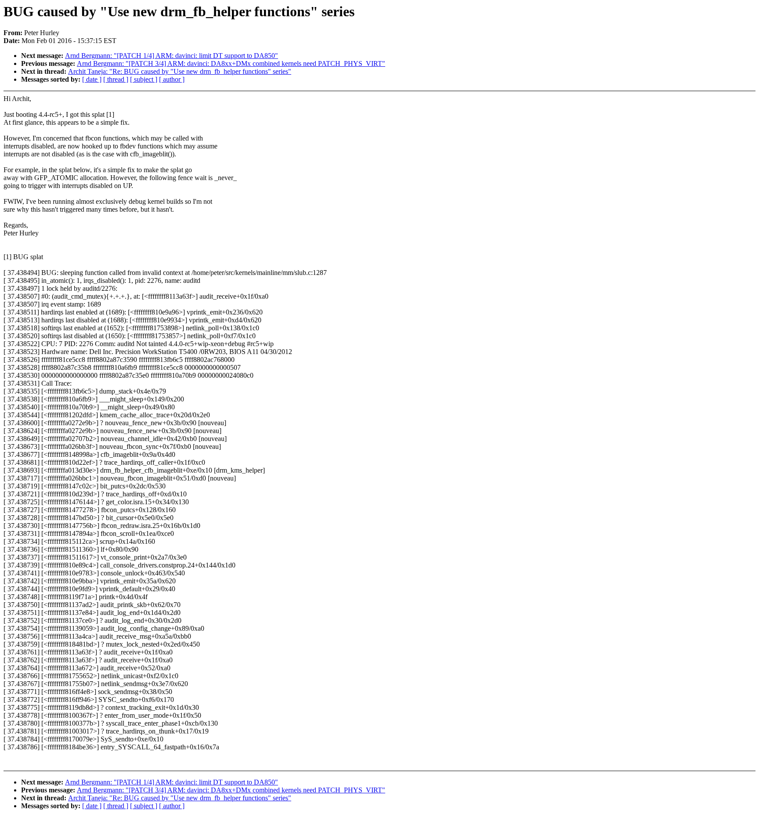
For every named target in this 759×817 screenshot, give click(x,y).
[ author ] (171, 79)
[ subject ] (143, 79)
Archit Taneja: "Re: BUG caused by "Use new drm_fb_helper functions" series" (179, 71)
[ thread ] (115, 79)
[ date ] (91, 79)
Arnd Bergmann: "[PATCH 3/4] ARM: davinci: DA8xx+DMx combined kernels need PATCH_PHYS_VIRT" (231, 63)
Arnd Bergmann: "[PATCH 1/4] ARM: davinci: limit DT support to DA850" (171, 55)
